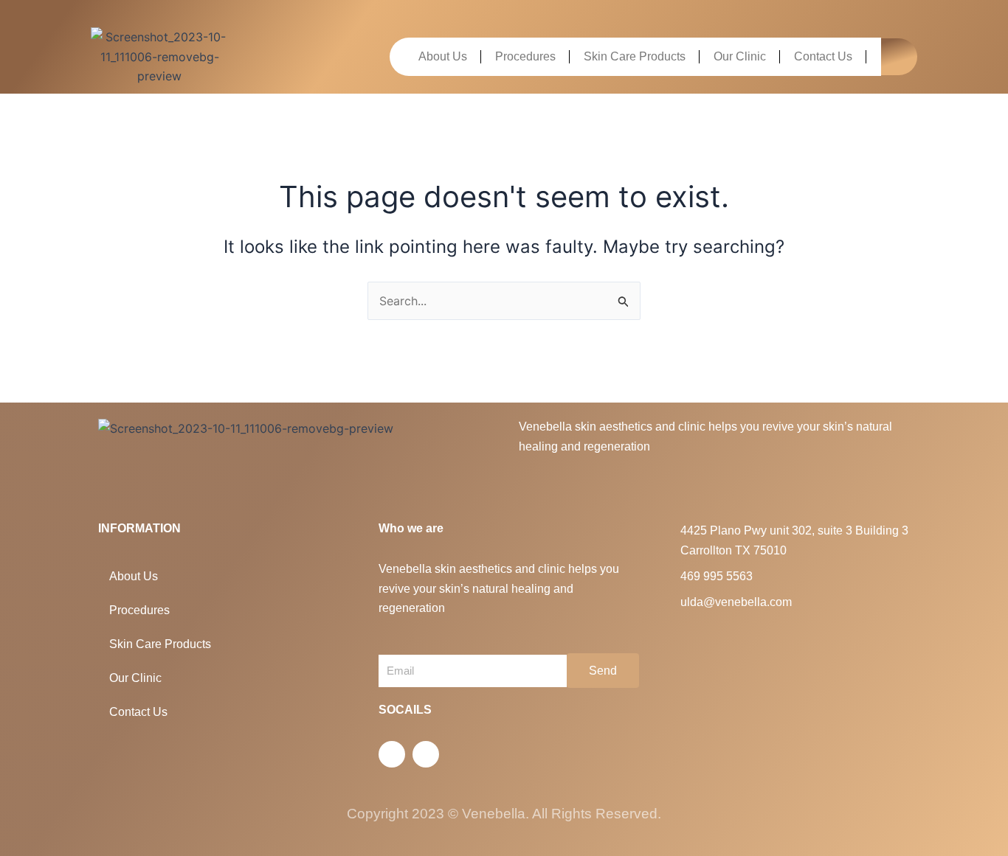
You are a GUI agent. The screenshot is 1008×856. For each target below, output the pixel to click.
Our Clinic (740, 56)
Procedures (525, 56)
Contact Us (823, 56)
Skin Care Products (635, 56)
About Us (442, 56)
